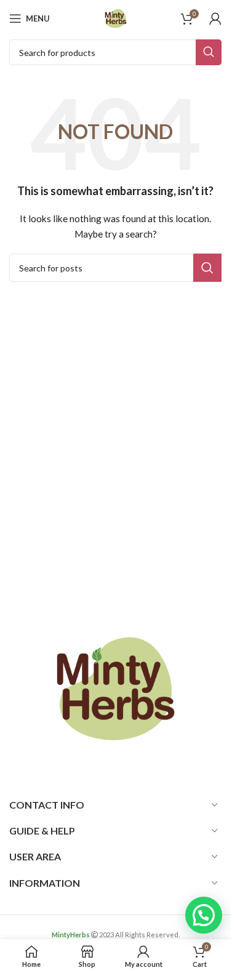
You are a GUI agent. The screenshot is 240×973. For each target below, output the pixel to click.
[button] (203, 915)
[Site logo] (115, 17)
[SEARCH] (209, 52)
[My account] (215, 18)
